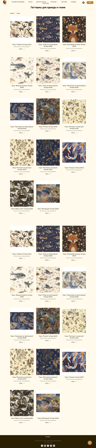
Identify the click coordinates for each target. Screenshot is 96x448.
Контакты (46, 3)
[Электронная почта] (54, 446)
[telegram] (48, 446)
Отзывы (73, 2)
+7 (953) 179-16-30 (48, 442)
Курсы (30, 2)
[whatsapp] (83, 3)
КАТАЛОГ (12, 13)
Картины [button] (54, 2)
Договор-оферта (38, 440)
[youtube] (51, 446)
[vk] (42, 446)
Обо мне (64, 2)
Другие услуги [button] (41, 2)
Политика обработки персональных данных (52, 440)
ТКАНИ (18, 13)
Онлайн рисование (18, 2)
